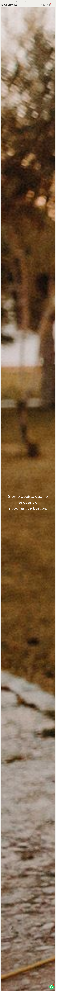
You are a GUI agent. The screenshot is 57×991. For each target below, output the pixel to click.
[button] (53, 4)
